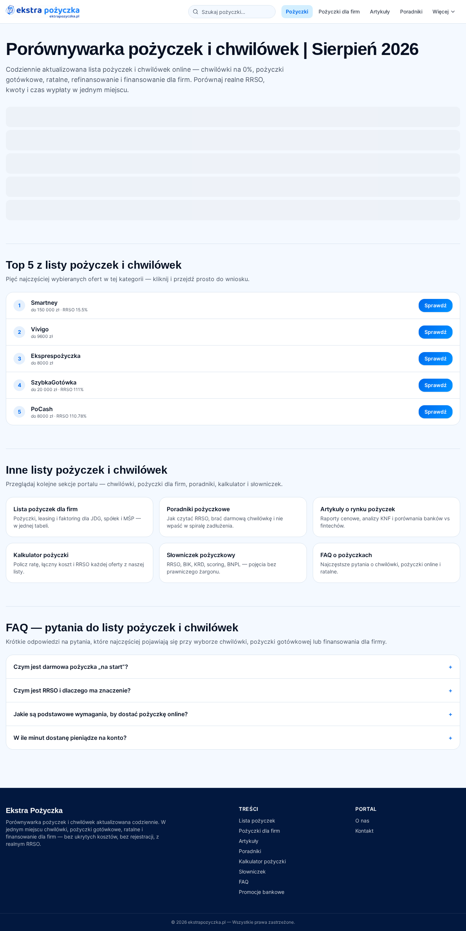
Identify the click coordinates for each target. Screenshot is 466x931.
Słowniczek (252, 871)
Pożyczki (297, 11)
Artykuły (380, 11)
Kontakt (364, 831)
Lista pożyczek (257, 820)
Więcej (441, 11)
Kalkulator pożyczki (262, 861)
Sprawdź (435, 305)
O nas (362, 820)
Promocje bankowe (261, 892)
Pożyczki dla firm (339, 11)
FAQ (244, 882)
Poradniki (411, 11)
